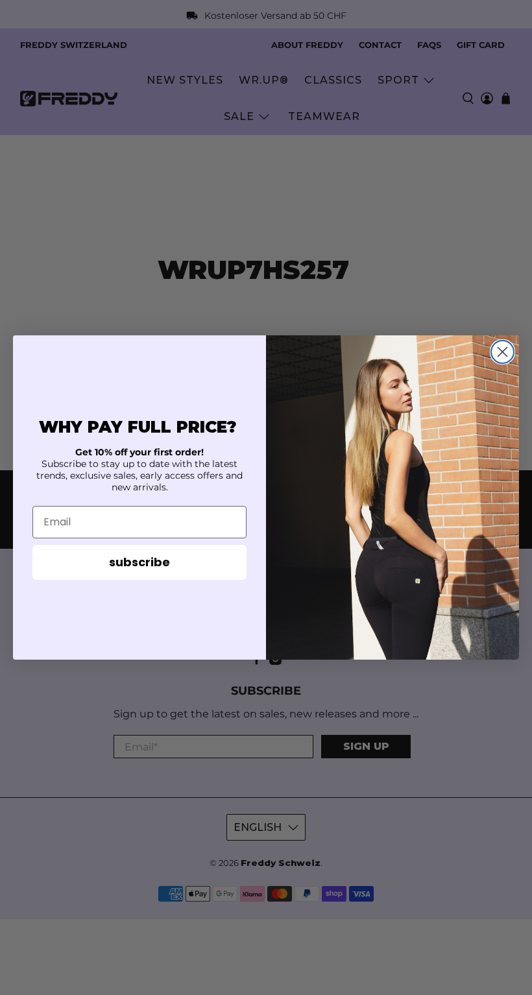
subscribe (139, 562)
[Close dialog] (502, 352)
